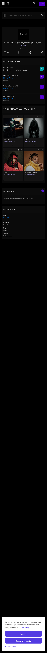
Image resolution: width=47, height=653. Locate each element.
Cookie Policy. (24, 627)
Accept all (23, 634)
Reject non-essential (23, 641)
